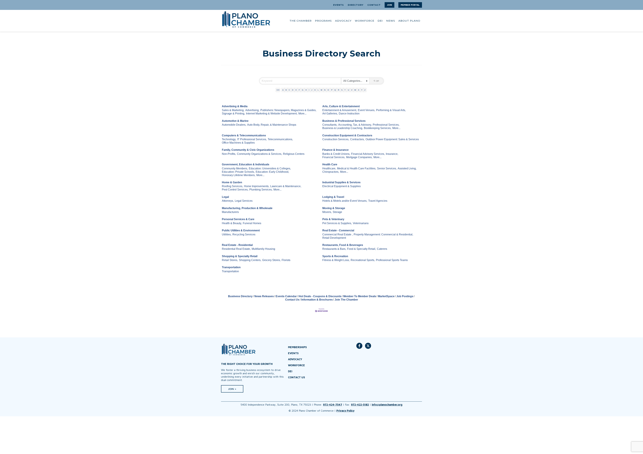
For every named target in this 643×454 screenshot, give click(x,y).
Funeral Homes (252, 223)
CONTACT (374, 5)
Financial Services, (333, 157)
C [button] (289, 90)
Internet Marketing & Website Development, (271, 113)
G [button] (302, 90)
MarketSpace (386, 296)
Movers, (327, 212)
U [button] (348, 90)
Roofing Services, (232, 186)
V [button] (351, 90)
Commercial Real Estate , (337, 234)
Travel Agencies (377, 200)
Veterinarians (361, 223)
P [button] (331, 90)
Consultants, (329, 124)
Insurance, (392, 153)
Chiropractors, (330, 171)
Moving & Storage (333, 208)
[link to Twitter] (368, 347)
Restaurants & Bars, (334, 248)
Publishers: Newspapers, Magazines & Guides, (288, 110)
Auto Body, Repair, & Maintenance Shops (271, 124)
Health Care (329, 164)
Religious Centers (293, 153)
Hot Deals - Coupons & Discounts (320, 296)
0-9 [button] (278, 90)
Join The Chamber (346, 299)
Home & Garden (232, 182)
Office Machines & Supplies (238, 142)
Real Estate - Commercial (338, 230)
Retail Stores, (230, 260)
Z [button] (365, 90)
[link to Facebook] (359, 347)
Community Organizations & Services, (259, 153)
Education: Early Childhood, (272, 171)
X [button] (358, 90)
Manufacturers (230, 212)
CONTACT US (296, 377)
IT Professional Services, (252, 139)
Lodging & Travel (333, 197)
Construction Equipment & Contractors (347, 135)
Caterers (382, 248)
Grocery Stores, (271, 260)
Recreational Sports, (363, 260)
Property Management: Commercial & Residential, (383, 234)
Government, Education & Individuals (245, 164)
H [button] (306, 90)
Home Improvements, (256, 186)
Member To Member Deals (359, 296)
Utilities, (226, 234)
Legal (225, 197)
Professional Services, (386, 124)
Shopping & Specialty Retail (239, 256)
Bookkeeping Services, (377, 128)
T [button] (345, 90)
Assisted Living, (407, 168)
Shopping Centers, (250, 260)
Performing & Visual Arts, (391, 110)
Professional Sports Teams (392, 260)
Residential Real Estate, (236, 248)
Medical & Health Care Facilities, (356, 168)
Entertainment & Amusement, (339, 110)
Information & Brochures (317, 299)
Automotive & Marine (235, 120)
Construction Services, (335, 139)
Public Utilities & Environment (241, 230)
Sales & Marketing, (233, 110)
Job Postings (404, 296)
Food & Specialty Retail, (361, 248)
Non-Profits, (229, 153)
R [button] (338, 90)
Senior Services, (387, 168)
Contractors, (357, 139)
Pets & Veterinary (333, 219)
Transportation (231, 267)
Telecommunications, (280, 139)
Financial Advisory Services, (368, 153)
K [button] (315, 90)
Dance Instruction (349, 113)
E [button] (296, 90)
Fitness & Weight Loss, (336, 260)
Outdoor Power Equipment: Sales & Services (392, 139)
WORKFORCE (364, 20)
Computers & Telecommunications (244, 135)
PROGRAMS (323, 20)
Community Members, (235, 168)
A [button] (282, 90)
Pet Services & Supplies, (337, 223)
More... (302, 113)
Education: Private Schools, (238, 171)
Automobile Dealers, (234, 124)
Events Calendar (286, 296)
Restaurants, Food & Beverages (342, 245)
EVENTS (338, 5)
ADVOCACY (343, 20)
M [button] (321, 90)
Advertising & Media (234, 106)
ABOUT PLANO (409, 20)
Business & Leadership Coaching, (342, 128)
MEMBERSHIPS (297, 347)
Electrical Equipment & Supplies (341, 186)
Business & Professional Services (344, 120)
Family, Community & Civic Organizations (248, 149)
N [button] (325, 90)
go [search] (377, 81)
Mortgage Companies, (359, 157)
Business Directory (240, 296)
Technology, (229, 139)
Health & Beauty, (232, 223)
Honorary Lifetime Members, (238, 175)
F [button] (299, 90)
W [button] (355, 90)
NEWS (390, 20)
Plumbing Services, (260, 189)
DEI (380, 20)
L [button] (318, 90)
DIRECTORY (355, 5)
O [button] (328, 90)
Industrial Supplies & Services (341, 182)
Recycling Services (243, 234)
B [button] (286, 90)
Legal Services (244, 200)
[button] (389, 5)
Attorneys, (228, 200)
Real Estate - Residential (237, 245)
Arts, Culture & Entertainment (341, 106)
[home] (246, 21)
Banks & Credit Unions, (336, 153)
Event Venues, (366, 110)
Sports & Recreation (335, 256)
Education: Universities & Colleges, (270, 168)
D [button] (292, 90)
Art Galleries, (330, 113)
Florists (286, 260)
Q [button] (335, 90)
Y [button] (361, 90)
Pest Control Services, (235, 189)
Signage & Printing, (233, 113)
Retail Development (334, 237)
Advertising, (252, 110)
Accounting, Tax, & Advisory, (355, 124)
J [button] (311, 90)
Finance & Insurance (335, 149)
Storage (337, 212)
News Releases (264, 296)
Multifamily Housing (263, 248)
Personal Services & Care (238, 219)
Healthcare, (329, 168)
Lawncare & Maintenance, (285, 186)
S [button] (341, 90)
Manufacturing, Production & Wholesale (247, 208)
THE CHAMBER (301, 20)
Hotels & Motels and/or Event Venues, (344, 200)
